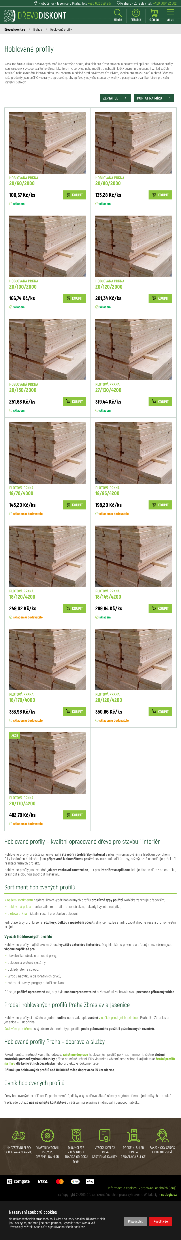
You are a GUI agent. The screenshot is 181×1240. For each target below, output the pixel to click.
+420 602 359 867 (99, 3)
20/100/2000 (23, 284)
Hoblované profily (61, 29)
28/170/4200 (22, 801)
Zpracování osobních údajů (158, 1188)
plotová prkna (17, 913)
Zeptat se (111, 98)
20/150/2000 (23, 388)
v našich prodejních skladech (119, 1018)
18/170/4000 (22, 698)
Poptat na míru (150, 98)
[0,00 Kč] (154, 15)
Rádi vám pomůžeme (18, 1029)
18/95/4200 (107, 491)
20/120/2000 (109, 284)
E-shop (37, 29)
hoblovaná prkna (19, 907)
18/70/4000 (21, 491)
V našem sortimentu (18, 900)
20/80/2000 (109, 181)
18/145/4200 (108, 594)
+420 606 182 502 (165, 3)
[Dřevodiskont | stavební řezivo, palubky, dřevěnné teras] (35, 16)
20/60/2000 (23, 181)
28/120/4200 (108, 698)
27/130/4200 (108, 388)
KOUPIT (77, 195)
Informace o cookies (122, 1188)
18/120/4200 (22, 594)
